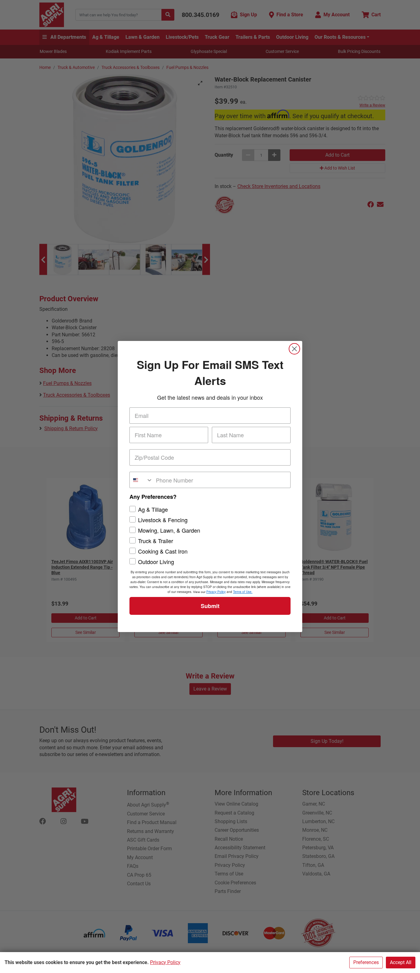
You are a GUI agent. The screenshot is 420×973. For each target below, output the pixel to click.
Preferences (366, 962)
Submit (210, 606)
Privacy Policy (165, 962)
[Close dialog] (294, 348)
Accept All (400, 962)
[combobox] (141, 480)
